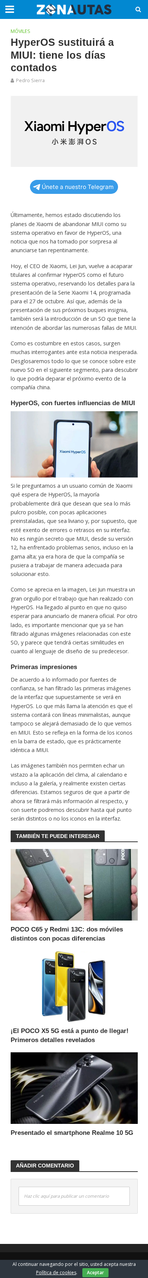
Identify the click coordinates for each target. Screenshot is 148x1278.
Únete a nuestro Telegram (77, 186)
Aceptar (95, 1272)
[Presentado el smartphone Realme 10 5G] (74, 1087)
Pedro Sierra (30, 80)
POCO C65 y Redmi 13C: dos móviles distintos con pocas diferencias (67, 934)
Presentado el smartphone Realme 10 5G (72, 1132)
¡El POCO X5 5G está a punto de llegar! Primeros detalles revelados (70, 1035)
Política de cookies (56, 1272)
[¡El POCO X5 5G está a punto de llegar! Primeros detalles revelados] (74, 985)
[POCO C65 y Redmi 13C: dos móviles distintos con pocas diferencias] (74, 884)
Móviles (20, 31)
